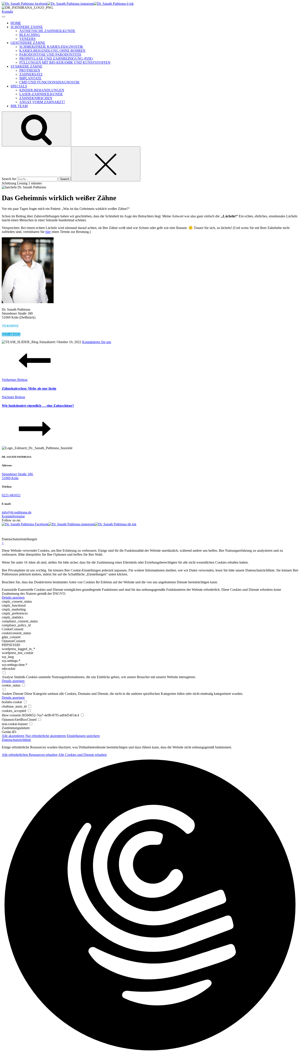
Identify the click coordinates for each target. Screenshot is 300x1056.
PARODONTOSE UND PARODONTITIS (50, 54)
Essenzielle (9, 589)
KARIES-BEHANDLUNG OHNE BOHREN (52, 50)
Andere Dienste (12, 694)
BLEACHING (29, 35)
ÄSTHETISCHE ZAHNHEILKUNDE (47, 31)
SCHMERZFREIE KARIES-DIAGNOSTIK (51, 47)
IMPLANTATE (30, 78)
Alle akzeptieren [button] (13, 736)
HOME (16, 23)
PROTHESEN (29, 70)
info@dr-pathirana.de (16, 512)
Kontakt (7, 11)
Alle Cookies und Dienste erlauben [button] (82, 755)
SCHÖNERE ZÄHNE (27, 27)
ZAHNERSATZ (31, 74)
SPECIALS (19, 86)
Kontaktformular (13, 516)
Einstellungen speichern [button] (83, 736)
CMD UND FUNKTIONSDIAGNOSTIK (49, 82)
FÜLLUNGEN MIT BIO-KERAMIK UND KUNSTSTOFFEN (64, 62)
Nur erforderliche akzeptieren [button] (45, 736)
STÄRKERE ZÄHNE (26, 66)
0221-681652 (11, 334)
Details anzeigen (13, 597)
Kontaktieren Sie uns (96, 342)
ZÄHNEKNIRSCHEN (35, 98)
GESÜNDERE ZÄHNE (28, 43)
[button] (150, 905)
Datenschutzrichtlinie (16, 740)
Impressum (132, 531)
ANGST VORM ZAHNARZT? (42, 102)
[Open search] (36, 129)
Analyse (7, 677)
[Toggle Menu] (3, 16)
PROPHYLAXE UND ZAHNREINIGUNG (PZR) (56, 58)
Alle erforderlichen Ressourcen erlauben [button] (30, 755)
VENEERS (27, 39)
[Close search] (105, 163)
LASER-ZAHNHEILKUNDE (41, 94)
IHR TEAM (19, 106)
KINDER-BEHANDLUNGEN (41, 90)
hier (48, 232)
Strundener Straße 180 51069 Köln (18, 476)
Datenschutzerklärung (159, 531)
